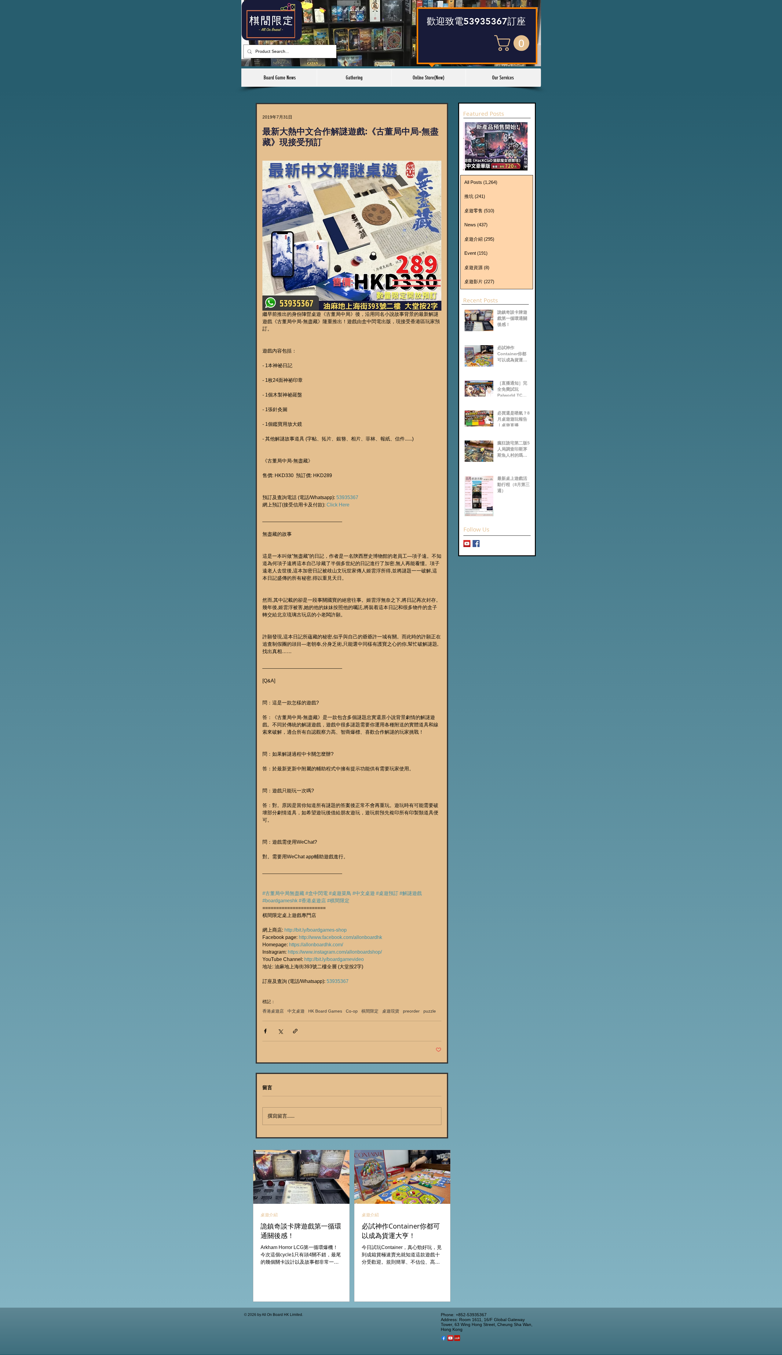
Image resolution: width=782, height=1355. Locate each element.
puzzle (429, 1011)
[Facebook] (444, 1338)
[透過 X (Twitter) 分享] (280, 1031)
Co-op (352, 1011)
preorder (411, 1011)
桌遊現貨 (390, 1011)
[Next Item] (518, 146)
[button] (513, 43)
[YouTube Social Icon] (450, 1338)
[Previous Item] (473, 146)
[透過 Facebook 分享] (265, 1031)
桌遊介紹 (269, 1214)
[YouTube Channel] (466, 543)
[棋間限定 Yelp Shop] (457, 1338)
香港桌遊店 (273, 1011)
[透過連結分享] (295, 1031)
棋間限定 (369, 1011)
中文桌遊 (296, 1011)
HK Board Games (325, 1011)
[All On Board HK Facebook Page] (476, 543)
